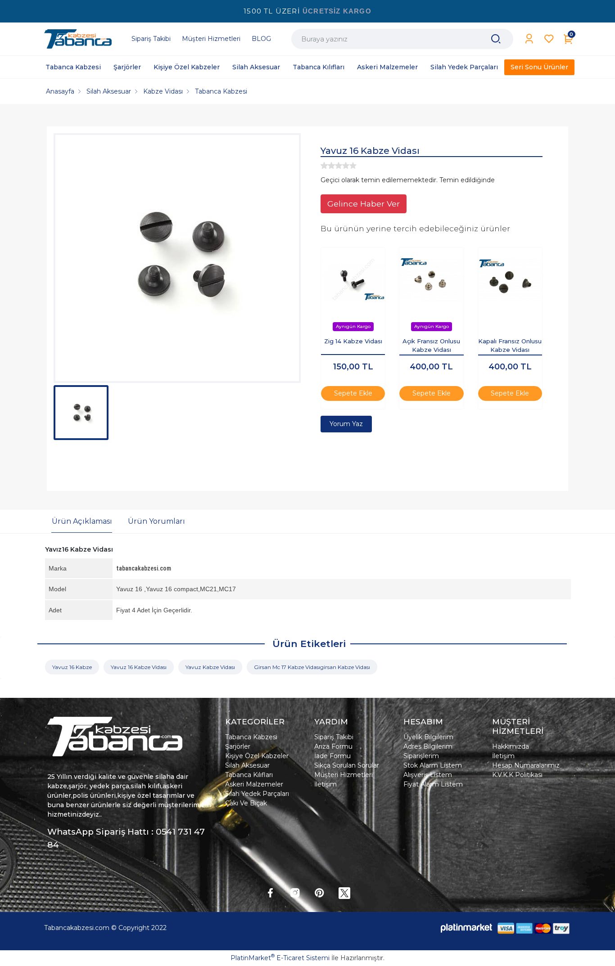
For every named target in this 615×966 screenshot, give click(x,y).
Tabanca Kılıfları (249, 775)
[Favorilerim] (549, 39)
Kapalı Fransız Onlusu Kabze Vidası (510, 345)
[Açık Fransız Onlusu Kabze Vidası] (431, 279)
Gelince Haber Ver (363, 203)
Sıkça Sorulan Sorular (346, 765)
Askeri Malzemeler (254, 784)
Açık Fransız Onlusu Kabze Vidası (431, 345)
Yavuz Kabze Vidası (210, 667)
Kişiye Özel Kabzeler (257, 756)
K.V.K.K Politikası (517, 775)
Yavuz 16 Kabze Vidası (139, 667)
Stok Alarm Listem (432, 765)
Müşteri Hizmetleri (343, 775)
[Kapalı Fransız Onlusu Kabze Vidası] (510, 279)
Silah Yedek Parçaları (257, 794)
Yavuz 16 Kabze (72, 667)
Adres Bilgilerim (427, 746)
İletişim (325, 784)
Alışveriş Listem (427, 775)
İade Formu (332, 756)
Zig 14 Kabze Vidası (353, 341)
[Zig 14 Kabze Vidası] (353, 279)
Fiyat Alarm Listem (433, 784)
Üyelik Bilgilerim (428, 737)
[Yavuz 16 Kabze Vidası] (177, 258)
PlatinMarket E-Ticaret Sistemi (280, 958)
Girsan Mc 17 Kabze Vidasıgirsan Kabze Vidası (312, 667)
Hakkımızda (510, 746)
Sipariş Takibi (333, 737)
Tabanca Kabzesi (251, 737)
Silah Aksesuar (247, 765)
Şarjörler (237, 746)
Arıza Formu (333, 746)
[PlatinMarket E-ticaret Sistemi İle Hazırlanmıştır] (466, 928)
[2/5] (328, 165)
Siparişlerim (421, 756)
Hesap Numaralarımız (526, 765)
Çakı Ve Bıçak (246, 803)
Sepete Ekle (353, 393)
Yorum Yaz (346, 424)
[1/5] (324, 165)
